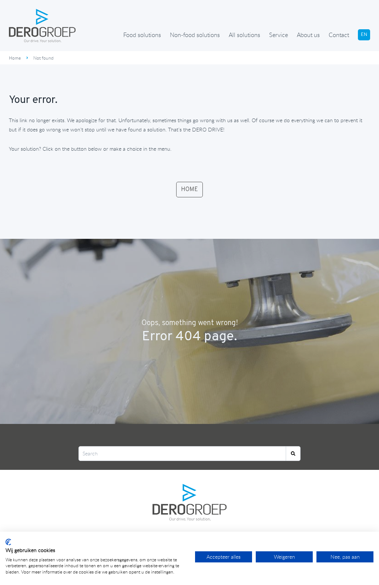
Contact (339, 35)
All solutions (244, 35)
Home (15, 58)
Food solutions (142, 35)
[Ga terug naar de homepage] (42, 25)
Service (278, 35)
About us (308, 35)
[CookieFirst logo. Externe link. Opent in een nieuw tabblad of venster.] (8, 542)
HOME (189, 189)
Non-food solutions (195, 35)
